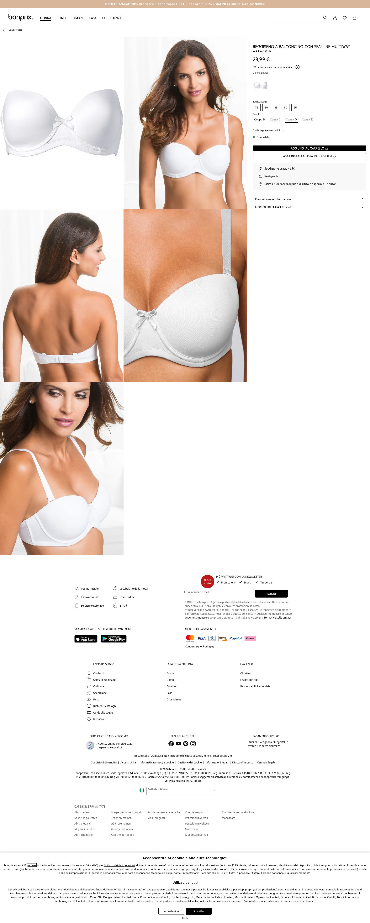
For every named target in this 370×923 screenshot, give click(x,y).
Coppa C (275, 119)
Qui (232, 869)
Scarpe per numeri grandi (126, 812)
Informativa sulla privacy (276, 617)
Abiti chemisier (83, 834)
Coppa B (259, 119)
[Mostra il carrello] (355, 20)
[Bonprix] (20, 20)
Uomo (61, 18)
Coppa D (291, 119)
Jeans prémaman (121, 818)
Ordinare (98, 686)
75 (256, 107)
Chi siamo (246, 673)
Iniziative (99, 719)
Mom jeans (191, 829)
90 (285, 107)
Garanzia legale (266, 762)
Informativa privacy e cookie (157, 762)
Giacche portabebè (122, 834)
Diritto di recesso (243, 762)
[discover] (222, 638)
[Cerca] (325, 18)
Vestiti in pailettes (85, 818)
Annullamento (197, 617)
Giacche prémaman (122, 829)
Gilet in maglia (194, 812)
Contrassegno (193, 646)
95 (295, 107)
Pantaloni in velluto (197, 823)
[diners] (212, 638)
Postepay (208, 646)
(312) (268, 51)
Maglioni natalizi (84, 829)
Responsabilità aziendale (255, 686)
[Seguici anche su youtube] (178, 743)
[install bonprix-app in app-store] (87, 639)
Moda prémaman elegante (164, 812)
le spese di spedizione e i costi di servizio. (207, 755)
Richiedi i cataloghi (105, 706)
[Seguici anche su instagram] (193, 743)
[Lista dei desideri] (345, 20)
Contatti (98, 673)
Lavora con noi (249, 679)
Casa (93, 18)
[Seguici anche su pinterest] (185, 743)
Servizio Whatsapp (104, 679)
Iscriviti (271, 593)
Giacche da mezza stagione (238, 812)
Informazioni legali (217, 762)
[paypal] (236, 638)
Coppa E (307, 119)
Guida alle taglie (103, 712)
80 (266, 107)
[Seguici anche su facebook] (171, 743)
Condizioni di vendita (104, 762)
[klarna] (250, 638)
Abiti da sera (81, 812)
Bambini (77, 18)
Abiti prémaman (121, 823)
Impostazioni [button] (171, 911)
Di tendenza (111, 18)
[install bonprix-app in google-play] (115, 639)
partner (31, 865)
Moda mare (228, 818)
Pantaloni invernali (196, 818)
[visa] (201, 638)
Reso (96, 699)
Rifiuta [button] (185, 918)
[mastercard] (190, 638)
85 (276, 107)
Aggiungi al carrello (308, 148)
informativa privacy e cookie (224, 901)
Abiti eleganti (82, 823)
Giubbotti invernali (196, 834)
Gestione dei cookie (190, 762)
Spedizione (100, 692)
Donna (45, 18)
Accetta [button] (199, 911)
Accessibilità (128, 762)
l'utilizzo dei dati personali (119, 865)
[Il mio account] (335, 20)
